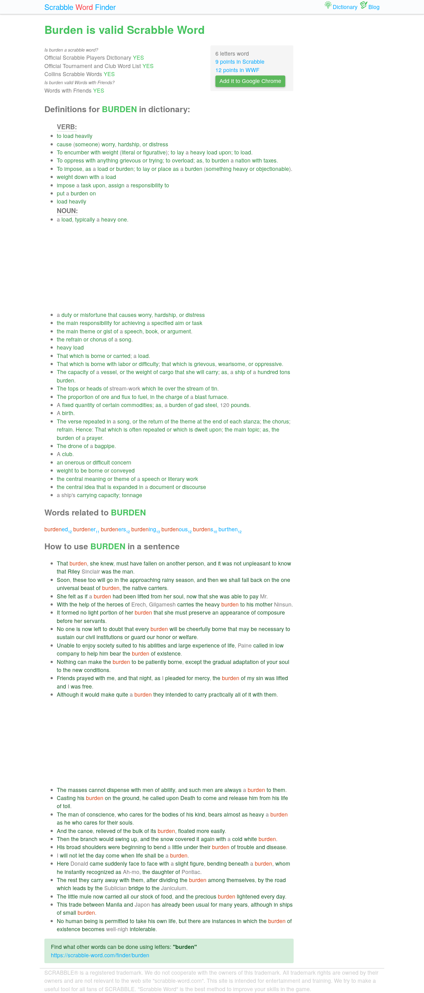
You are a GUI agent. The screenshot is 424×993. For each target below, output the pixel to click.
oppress (74, 160)
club (67, 454)
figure (197, 863)
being (91, 921)
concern (121, 462)
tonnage (132, 495)
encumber (76, 152)
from (156, 596)
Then (63, 839)
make (95, 662)
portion (108, 612)
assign (116, 185)
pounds (240, 405)
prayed (85, 678)
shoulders (94, 847)
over (170, 388)
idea (89, 487)
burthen (230, 529)
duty (66, 314)
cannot (97, 790)
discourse (194, 487)
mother (264, 604)
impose (73, 168)
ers (115, 529)
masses (77, 790)
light (93, 612)
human (74, 921)
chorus (98, 339)
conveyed (123, 470)
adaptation (246, 662)
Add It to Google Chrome (250, 81)
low (279, 645)
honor (163, 637)
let (81, 855)
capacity (78, 372)
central (74, 479)
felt (72, 596)
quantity (85, 405)
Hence (84, 429)
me (111, 678)
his (250, 604)
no (83, 612)
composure (271, 612)
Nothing (66, 662)
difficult (101, 462)
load (68, 136)
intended (176, 694)
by (261, 880)
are (219, 790)
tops (73, 388)
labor (124, 364)
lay (180, 152)
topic (253, 429)
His (61, 847)
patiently (156, 662)
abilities (156, 645)
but (183, 921)
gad (199, 405)
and (115, 396)
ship (240, 372)
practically (221, 694)
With (62, 604)
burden (220, 160)
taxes (270, 160)
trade (75, 904)
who (123, 814)
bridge (136, 888)
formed (70, 612)
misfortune (93, 314)
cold (237, 839)
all (238, 694)
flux (126, 396)
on (93, 193)
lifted (143, 596)
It (58, 612)
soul (178, 596)
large (184, 645)
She (62, 596)
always (232, 790)
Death (187, 798)
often (135, 429)
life (231, 645)
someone (86, 144)
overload (182, 160)
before (65, 621)
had (117, 596)
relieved (105, 831)
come (210, 798)
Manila (114, 904)
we (223, 579)
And (62, 831)
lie (160, 388)
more (202, 831)
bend (160, 847)
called (260, 645)
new (77, 670)
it (219, 563)
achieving (133, 323)
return (155, 421)
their (112, 822)
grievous (130, 160)
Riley (74, 571)
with (96, 152)
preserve (200, 612)
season (185, 579)
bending (217, 863)
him (103, 653)
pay (254, 596)
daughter (163, 872)
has (155, 904)
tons (285, 372)
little (177, 847)
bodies (170, 814)
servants (94, 621)
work (192, 479)
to (59, 136)
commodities (136, 405)
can (82, 662)
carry (212, 372)
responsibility (147, 185)
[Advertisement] (175, 267)
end (217, 421)
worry (108, 144)
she (190, 372)
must (122, 563)
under (191, 847)
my (251, 678)
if (86, 596)
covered (185, 839)
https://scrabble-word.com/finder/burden (100, 955)
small (69, 912)
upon (225, 152)
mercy (202, 678)
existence (169, 653)
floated (186, 831)
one (122, 219)
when (127, 855)
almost (232, 814)
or (144, 144)
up (134, 839)
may (244, 629)
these (80, 579)
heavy (197, 152)
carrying (87, 495)
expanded (125, 487)
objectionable (272, 168)
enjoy (89, 645)
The (61, 372)
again (207, 839)
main (72, 323)
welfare (188, 637)
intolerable (143, 929)
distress (158, 144)
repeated (94, 421)
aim (179, 323)
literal (128, 152)
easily (218, 831)
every (142, 629)
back (256, 579)
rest (72, 880)
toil (66, 806)
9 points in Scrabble (239, 61)
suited (123, 645)
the (61, 323)
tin (214, 388)
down (81, 177)
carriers (157, 588)
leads (79, 888)
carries (185, 604)
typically (85, 219)
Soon (63, 579)
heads (94, 388)
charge (174, 396)
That (62, 355)
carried (121, 355)
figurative (154, 152)
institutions (110, 637)
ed (58, 529)
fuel (142, 396)
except (193, 662)
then (213, 579)
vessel (109, 372)
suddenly (116, 863)
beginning (134, 847)
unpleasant (256, 563)
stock (146, 896)
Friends (66, 678)
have (136, 563)
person (195, 563)
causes (128, 314)
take (141, 921)
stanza (251, 421)
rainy (168, 579)
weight (110, 152)
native (139, 588)
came (96, 863)
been (130, 596)
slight (181, 863)
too (92, 579)
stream (195, 388)
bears (215, 814)
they (158, 694)
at (199, 421)
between (93, 904)
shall (234, 579)
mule (85, 896)
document (162, 487)
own (162, 921)
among (216, 880)
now (192, 596)
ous (176, 529)
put (61, 193)
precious (205, 896)
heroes (115, 604)
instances (224, 921)
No (60, 629)
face (134, 863)
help (84, 604)
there (194, 921)
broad (73, 847)
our (80, 637)
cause (64, 144)
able (236, 596)
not (237, 563)
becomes (93, 929)
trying (156, 160)
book (152, 331)
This (62, 904)
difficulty (149, 364)
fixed (68, 405)
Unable (65, 645)
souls (126, 822)
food (166, 896)
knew (107, 563)
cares (136, 814)
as (199, 160)
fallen (150, 563)
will (200, 372)
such (195, 790)
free (87, 686)
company (68, 653)
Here (63, 863)
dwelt (201, 429)
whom (282, 863)
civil (90, 637)
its (153, 831)
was (227, 563)
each (236, 421)
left (97, 629)
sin (259, 678)
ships (286, 904)
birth (67, 413)
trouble (245, 847)
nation (242, 160)
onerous (75, 462)
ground (130, 798)
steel (211, 405)
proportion (80, 396)
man (127, 571)
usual (202, 904)
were (114, 847)
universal (68, 588)
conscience (101, 814)
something (219, 168)
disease (276, 847)
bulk (138, 831)
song (125, 339)
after (152, 880)
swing (122, 839)
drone (75, 446)
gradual (222, 662)
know (284, 563)
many (225, 904)
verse (75, 421)
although (261, 904)
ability (168, 790)
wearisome (231, 364)
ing (145, 529)
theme (87, 331)
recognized (100, 872)
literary (176, 479)
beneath (238, 863)
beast (87, 588)
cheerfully (198, 629)
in (152, 396)
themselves (241, 880)
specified (162, 323)
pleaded (175, 678)
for (117, 323)
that (112, 314)
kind (200, 814)
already (171, 904)
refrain (74, 339)
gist (107, 331)
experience (206, 645)
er (86, 529)
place (164, 168)
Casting (66, 798)
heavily (83, 136)
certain (111, 405)
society (106, 645)
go (110, 579)
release (238, 798)
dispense (118, 790)
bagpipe (105, 446)
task (86, 185)
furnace (217, 396)
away (111, 880)
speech (133, 331)
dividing (168, 880)
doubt (116, 629)
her (168, 596)
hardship (128, 144)
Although (68, 694)
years (241, 904)
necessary (271, 629)
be (84, 470)
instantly (75, 872)
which (77, 355)
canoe (85, 831)
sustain (65, 637)
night (145, 678)
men (147, 790)
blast (201, 396)
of (116, 331)
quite (122, 694)
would (92, 694)
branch (88, 839)
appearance (235, 612)
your (272, 662)
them (270, 694)
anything (107, 160)
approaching (145, 579)
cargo (167, 372)
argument (179, 331)
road (280, 880)
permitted (116, 921)
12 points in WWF (237, 70)
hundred (268, 372)
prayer (94, 438)
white (250, 839)
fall (245, 579)
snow (167, 839)
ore (105, 396)
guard (138, 637)
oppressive (268, 364)
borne (98, 355)
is (87, 355)
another (175, 563)
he (145, 798)
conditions (96, 670)
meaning (95, 479)
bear (115, 653)
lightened (248, 896)
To (60, 152)
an (60, 462)
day (99, 855)
